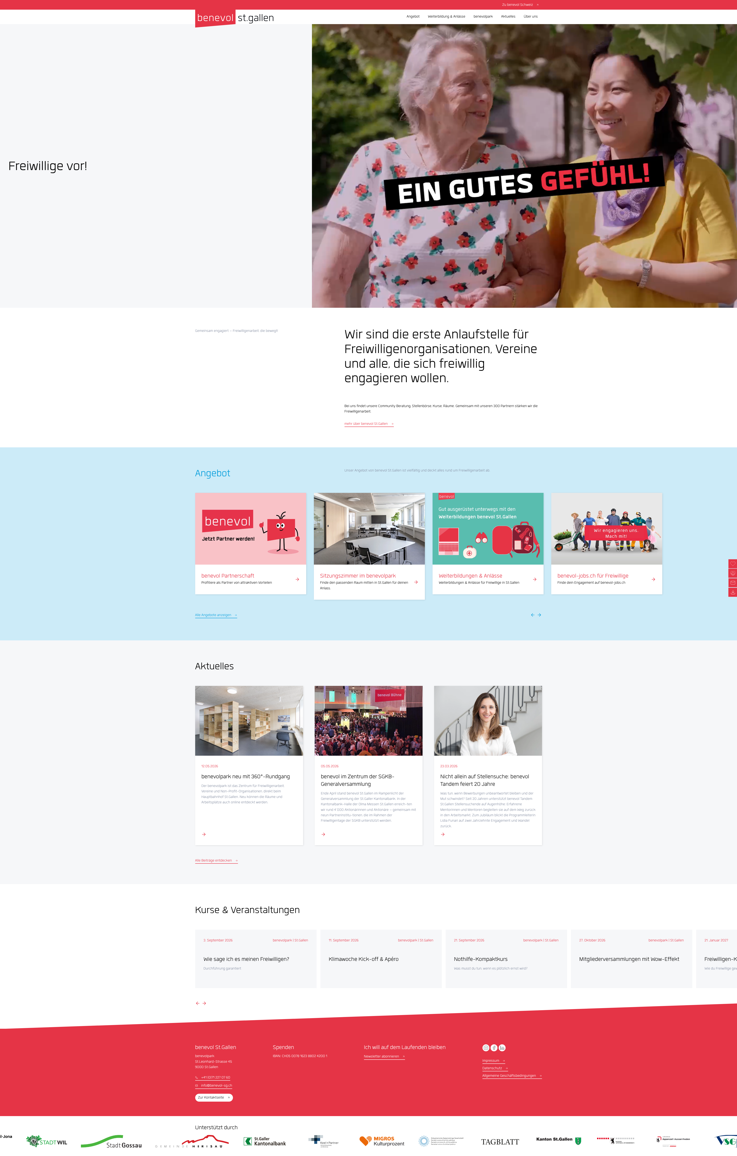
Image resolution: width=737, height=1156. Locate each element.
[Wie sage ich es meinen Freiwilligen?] (256, 959)
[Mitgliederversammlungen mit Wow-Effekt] (631, 959)
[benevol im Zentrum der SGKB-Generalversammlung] (369, 765)
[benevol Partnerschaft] (250, 543)
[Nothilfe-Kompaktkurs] (506, 959)
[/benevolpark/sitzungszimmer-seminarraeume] (369, 546)
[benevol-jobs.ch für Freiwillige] (606, 543)
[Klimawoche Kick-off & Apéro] (381, 959)
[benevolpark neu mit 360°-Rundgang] (249, 765)
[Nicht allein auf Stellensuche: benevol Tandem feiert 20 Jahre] (488, 765)
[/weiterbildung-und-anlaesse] (488, 543)
